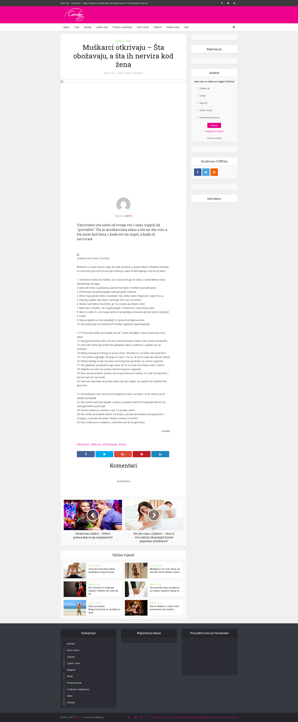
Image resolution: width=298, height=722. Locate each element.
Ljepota (66, 27)
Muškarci (84, 444)
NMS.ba (78, 717)
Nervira (97, 444)
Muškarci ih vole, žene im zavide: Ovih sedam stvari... (165, 570)
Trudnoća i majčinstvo (122, 27)
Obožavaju (111, 444)
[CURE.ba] (74, 15)
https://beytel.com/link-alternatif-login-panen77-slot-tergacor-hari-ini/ (115, 3)
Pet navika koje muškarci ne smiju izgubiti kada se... (165, 589)
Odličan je (205, 88)
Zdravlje (87, 27)
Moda (76, 27)
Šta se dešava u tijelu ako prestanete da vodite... (164, 608)
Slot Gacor (76, 3)
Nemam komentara (210, 117)
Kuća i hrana (143, 27)
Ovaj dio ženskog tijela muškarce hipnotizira (101, 570)
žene (123, 444)
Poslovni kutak (172, 27)
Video (186, 27)
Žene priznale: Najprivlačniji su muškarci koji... (104, 609)
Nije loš (203, 102)
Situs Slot (65, 3)
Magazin (158, 27)
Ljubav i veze (102, 27)
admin (127, 73)
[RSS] (214, 172)
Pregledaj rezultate (214, 131)
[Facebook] (197, 172)
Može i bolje (206, 110)
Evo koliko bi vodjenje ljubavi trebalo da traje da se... (103, 590)
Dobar (203, 95)
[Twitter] (206, 172)
